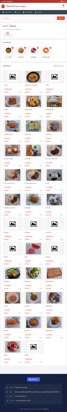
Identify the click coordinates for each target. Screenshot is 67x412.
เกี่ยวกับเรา (34, 379)
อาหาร (18, 12)
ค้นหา (60, 18)
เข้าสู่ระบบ (39, 12)
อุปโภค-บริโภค (7, 12)
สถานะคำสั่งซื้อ (28, 12)
